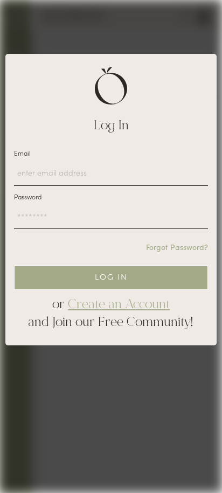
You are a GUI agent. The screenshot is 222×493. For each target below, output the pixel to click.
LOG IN (111, 277)
